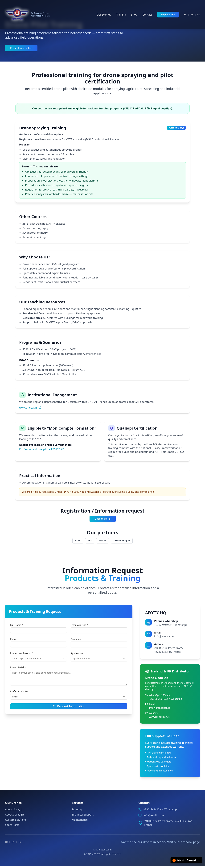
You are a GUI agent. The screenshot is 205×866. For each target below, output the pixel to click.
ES (198, 14)
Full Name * (16, 624)
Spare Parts (12, 825)
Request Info (168, 14)
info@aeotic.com (164, 636)
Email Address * (79, 624)
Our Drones (104, 14)
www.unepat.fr (28, 407)
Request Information (71, 706)
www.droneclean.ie (159, 716)
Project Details (18, 667)
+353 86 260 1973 (158, 698)
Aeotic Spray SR (14, 814)
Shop (134, 14)
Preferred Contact (19, 691)
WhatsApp (181, 625)
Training (121, 14)
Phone (13, 639)
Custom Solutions (16, 819)
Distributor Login (102, 849)
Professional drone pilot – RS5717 (39, 449)
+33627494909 (163, 625)
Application (77, 653)
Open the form (103, 518)
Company (76, 639)
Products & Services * (21, 653)
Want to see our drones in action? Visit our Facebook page (160, 842)
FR (185, 14)
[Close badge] (198, 860)
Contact (147, 14)
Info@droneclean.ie (159, 707)
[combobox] (38, 658)
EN (191, 14)
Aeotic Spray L (13, 809)
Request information (21, 48)
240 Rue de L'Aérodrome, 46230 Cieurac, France (168, 823)
